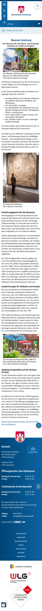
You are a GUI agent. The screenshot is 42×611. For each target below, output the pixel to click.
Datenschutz (21, 533)
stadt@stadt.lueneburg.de (23, 516)
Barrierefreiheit (21, 541)
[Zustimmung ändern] (3, 604)
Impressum (21, 537)
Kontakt (21, 553)
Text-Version (21, 549)
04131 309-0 (17, 514)
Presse (21, 545)
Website (4, 441)
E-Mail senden (7, 439)
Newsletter (21, 556)
